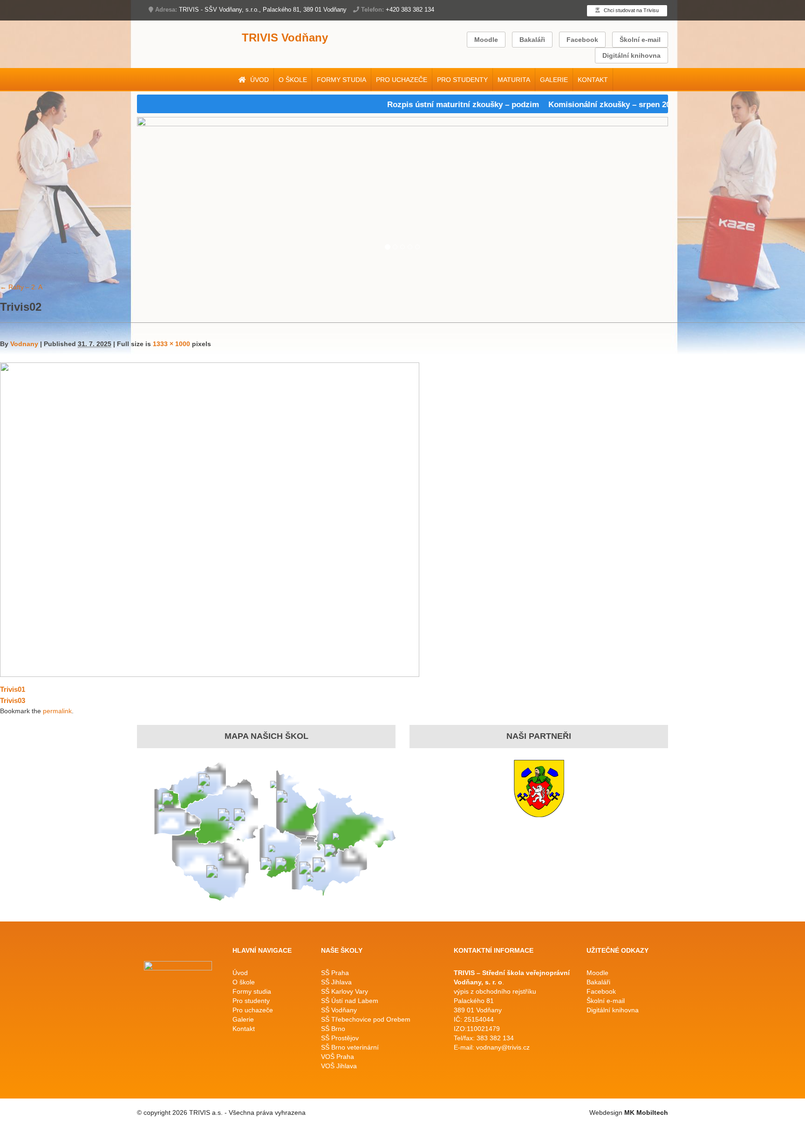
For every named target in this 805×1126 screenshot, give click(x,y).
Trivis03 (12, 700)
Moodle (486, 39)
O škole (293, 79)
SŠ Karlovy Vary (344, 991)
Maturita (514, 79)
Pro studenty (462, 79)
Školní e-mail (640, 39)
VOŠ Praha (337, 1056)
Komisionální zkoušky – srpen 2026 (590, 104)
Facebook (582, 39)
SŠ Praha (335, 972)
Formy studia (341, 79)
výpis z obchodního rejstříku (495, 991)
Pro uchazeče (401, 79)
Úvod (258, 79)
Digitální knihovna (631, 55)
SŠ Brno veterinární (350, 1047)
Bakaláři (532, 39)
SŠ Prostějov (340, 1038)
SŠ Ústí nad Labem (349, 1000)
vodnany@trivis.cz (503, 1047)
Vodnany (24, 344)
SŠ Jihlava (336, 982)
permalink (57, 711)
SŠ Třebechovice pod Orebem (365, 1019)
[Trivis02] (209, 519)
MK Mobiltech (646, 1112)
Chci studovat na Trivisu (630, 10)
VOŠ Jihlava (339, 1066)
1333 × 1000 (171, 344)
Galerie (554, 79)
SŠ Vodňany (339, 1010)
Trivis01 (12, 689)
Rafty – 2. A (21, 287)
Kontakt (593, 79)
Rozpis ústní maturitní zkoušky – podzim (440, 104)
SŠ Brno (333, 1028)
